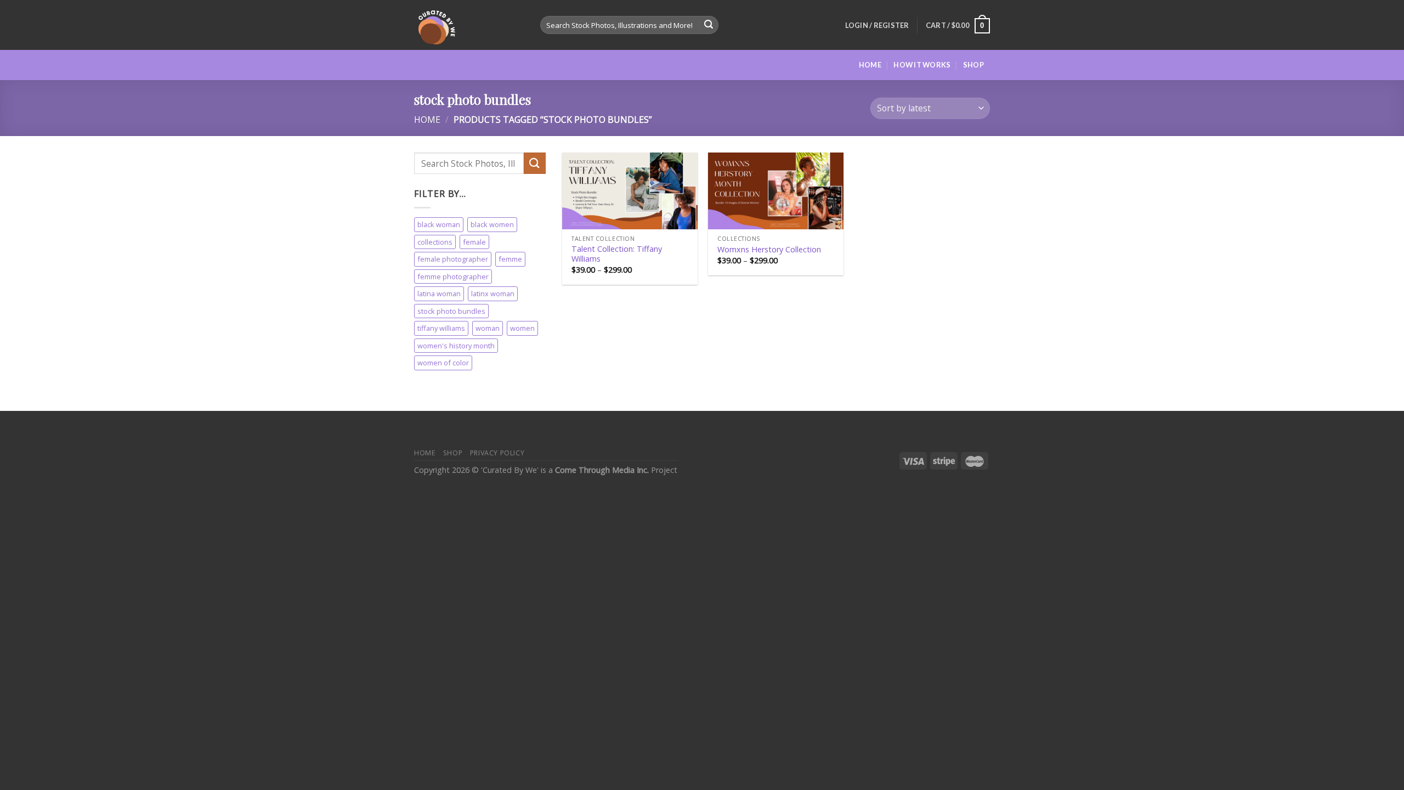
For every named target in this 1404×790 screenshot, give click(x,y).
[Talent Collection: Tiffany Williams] (630, 191)
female (474, 242)
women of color (443, 363)
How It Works (921, 64)
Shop (973, 64)
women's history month (456, 346)
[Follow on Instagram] (997, 71)
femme (510, 259)
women (522, 329)
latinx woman (492, 294)
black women (492, 225)
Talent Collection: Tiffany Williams (616, 254)
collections (434, 242)
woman (487, 329)
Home (870, 64)
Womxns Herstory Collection (769, 250)
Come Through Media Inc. (603, 470)
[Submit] (708, 25)
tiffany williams (441, 329)
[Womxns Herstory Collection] (775, 191)
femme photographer (453, 276)
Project (664, 470)
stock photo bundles (451, 311)
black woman (438, 225)
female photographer (452, 259)
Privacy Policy (497, 453)
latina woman (439, 294)
